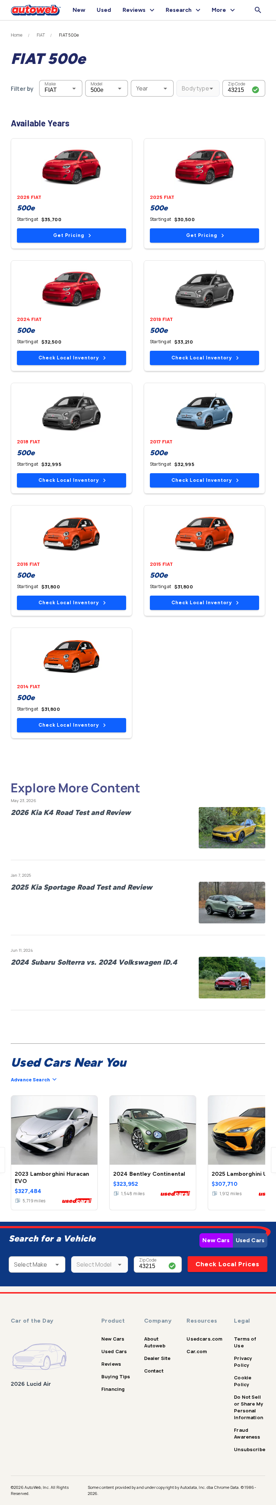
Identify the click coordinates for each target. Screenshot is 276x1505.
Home (17, 35)
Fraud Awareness (247, 1433)
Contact (154, 1370)
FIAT (41, 35)
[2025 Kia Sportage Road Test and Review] (232, 902)
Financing (113, 1389)
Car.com (197, 1351)
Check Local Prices (227, 1264)
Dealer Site (157, 1358)
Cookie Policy (242, 1381)
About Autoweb (154, 1342)
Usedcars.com (204, 1339)
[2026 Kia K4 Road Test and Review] (232, 828)
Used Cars (250, 1240)
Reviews (111, 1364)
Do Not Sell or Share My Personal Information (248, 1407)
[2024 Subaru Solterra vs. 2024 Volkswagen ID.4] (232, 977)
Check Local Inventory (68, 357)
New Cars (216, 1240)
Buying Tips (115, 1376)
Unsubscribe (249, 1449)
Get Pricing (68, 235)
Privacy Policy (243, 1361)
